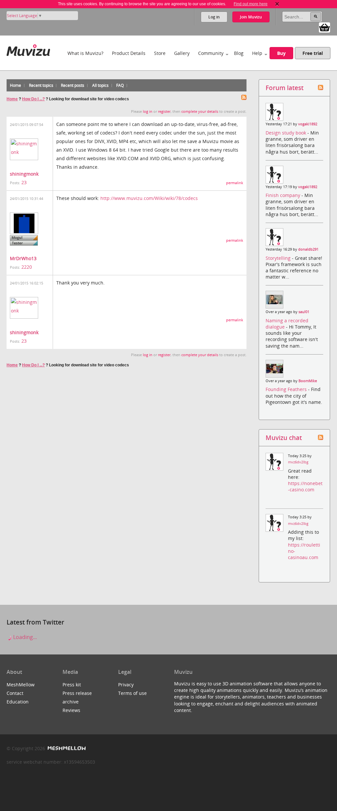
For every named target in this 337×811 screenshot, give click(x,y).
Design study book (286, 133)
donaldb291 (308, 249)
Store (160, 53)
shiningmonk (24, 174)
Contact (15, 693)
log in (147, 111)
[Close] (277, 4)
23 (24, 182)
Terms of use (132, 693)
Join (251, 17)
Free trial (312, 53)
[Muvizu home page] (28, 49)
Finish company (283, 195)
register (164, 111)
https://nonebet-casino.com (305, 486)
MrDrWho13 (23, 258)
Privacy (126, 684)
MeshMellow (21, 684)
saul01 (303, 311)
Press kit (72, 684)
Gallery (182, 53)
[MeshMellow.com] (66, 748)
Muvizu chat (284, 437)
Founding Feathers (287, 389)
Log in (214, 17)
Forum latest (284, 88)
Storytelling (279, 258)
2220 (26, 267)
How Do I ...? (33, 99)
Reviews (71, 710)
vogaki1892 (307, 124)
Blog (239, 53)
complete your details (199, 111)
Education (18, 702)
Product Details (128, 53)
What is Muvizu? (85, 53)
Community (210, 53)
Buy (281, 53)
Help (257, 53)
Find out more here (251, 4)
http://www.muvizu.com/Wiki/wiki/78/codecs (149, 198)
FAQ (120, 85)
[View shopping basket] (324, 27)
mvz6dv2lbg (298, 462)
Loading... (24, 637)
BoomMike (307, 381)
